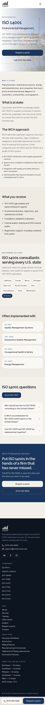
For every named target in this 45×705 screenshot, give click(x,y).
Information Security (10, 655)
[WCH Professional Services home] (5, 4)
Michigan (37, 280)
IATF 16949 (6, 575)
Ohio (33, 286)
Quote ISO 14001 (11, 395)
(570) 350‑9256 (22, 491)
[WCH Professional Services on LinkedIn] (4, 555)
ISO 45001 (6, 595)
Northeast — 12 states (11, 665)
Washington (31, 291)
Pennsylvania (9, 291)
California (7, 280)
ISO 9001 (6, 568)
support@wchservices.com (16, 549)
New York (7, 286)
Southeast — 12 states (11, 669)
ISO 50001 (6, 599)
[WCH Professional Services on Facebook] (10, 555)
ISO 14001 (6, 583)
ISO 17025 (6, 587)
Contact (5, 629)
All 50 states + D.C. (9, 682)
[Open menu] (40, 4)
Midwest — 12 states (10, 672)
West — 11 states (9, 678)
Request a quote (22, 52)
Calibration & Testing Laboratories (16, 651)
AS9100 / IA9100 (9, 572)
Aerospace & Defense (10, 638)
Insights (5, 623)
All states (7, 296)
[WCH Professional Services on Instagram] (16, 555)
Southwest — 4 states (11, 675)
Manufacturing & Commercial (14, 648)
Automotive (7, 641)
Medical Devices (8, 645)
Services (5, 613)
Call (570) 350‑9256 (22, 60)
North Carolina (21, 286)
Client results (7, 620)
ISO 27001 (6, 591)
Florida (18, 280)
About (4, 610)
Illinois (27, 280)
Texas (20, 291)
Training (5, 616)
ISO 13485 (6, 579)
